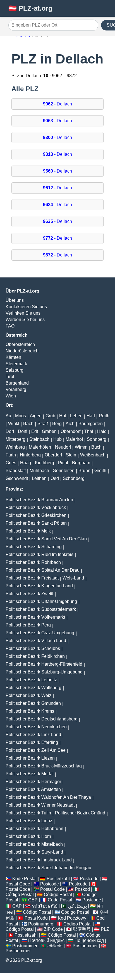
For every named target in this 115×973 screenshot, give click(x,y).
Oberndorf (70, 431)
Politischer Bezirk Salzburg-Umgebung (44, 672)
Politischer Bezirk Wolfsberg (33, 687)
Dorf (10, 431)
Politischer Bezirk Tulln (28, 813)
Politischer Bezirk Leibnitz (31, 679)
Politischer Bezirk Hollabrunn (34, 828)
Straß (42, 423)
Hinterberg (30, 455)
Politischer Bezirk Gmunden (33, 703)
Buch (96, 447)
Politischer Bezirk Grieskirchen (36, 515)
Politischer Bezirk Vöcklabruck (36, 507)
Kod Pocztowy (72, 918)
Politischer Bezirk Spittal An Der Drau (43, 570)
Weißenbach (93, 455)
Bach (28, 423)
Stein (71, 455)
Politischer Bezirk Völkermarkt (35, 617)
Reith (104, 415)
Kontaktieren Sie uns (26, 306)
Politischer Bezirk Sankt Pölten (36, 523)
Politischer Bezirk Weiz (28, 695)
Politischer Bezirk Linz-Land (33, 734)
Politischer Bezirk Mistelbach (34, 844)
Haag (25, 462)
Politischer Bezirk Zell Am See (36, 750)
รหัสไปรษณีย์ (45, 906)
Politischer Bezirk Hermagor (33, 781)
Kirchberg (44, 462)
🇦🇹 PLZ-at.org (30, 8)
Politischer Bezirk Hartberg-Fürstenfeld (44, 664)
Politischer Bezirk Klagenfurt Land (39, 585)
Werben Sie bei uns (25, 319)
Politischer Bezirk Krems (30, 711)
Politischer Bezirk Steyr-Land (34, 852)
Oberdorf (53, 455)
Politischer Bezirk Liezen (30, 758)
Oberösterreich (20, 344)
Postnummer (24, 945)
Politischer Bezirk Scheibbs (33, 648)
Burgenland (17, 383)
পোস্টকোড (55, 945)
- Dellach (57, 104)
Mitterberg (15, 439)
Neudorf (63, 447)
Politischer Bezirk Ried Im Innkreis (39, 554)
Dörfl (22, 431)
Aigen (36, 415)
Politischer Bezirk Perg (28, 625)
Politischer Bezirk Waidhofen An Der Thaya (48, 797)
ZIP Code (53, 929)
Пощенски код (89, 940)
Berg (57, 423)
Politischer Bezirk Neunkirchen (36, 726)
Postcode (89, 878)
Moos (20, 415)
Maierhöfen (40, 447)
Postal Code (18, 884)
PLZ (105, 929)
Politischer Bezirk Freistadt (32, 578)
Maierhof (74, 439)
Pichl (63, 462)
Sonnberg (96, 439)
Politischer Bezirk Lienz (29, 820)
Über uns (15, 300)
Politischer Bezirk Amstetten (33, 789)
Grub (50, 415)
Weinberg (15, 447)
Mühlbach (39, 470)
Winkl (13, 423)
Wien (11, 396)
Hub (57, 439)
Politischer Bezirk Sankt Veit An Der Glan (46, 538)
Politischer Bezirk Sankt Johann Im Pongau (48, 867)
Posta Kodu (36, 918)
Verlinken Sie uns (23, 313)
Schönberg (74, 478)
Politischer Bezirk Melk (28, 531)
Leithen (39, 478)
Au (8, 415)
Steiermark (16, 363)
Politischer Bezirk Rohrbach (33, 562)
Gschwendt (17, 478)
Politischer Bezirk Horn (28, 836)
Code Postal (60, 899)
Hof (62, 415)
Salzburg (14, 370)
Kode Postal (24, 878)
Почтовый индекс (46, 940)
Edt (34, 431)
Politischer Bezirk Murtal (30, 773)
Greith (100, 470)
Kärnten (13, 357)
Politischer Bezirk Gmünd (80, 813)
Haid (102, 431)
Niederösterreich (22, 350)
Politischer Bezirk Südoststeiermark (41, 609)
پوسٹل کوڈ (77, 906)
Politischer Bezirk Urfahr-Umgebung (41, 601)
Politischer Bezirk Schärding (34, 546)
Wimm (81, 447)
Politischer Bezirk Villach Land (36, 640)
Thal (88, 431)
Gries (11, 462)
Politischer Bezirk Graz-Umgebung (40, 632)
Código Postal (20, 894)
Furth (11, 455)
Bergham (81, 462)
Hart (91, 415)
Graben (49, 431)
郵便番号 (82, 929)
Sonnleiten (64, 470)
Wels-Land (73, 578)
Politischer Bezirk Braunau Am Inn (39, 499)
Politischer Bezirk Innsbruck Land (39, 859)
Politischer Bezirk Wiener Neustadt (40, 805)
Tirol (10, 376)
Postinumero (40, 924)
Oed (55, 478)
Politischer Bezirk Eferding (32, 742)
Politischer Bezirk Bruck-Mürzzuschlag (44, 766)
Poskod (82, 889)
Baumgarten (90, 423)
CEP (33, 899)
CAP (17, 906)
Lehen (76, 415)
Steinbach (39, 439)
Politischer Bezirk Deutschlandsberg (42, 719)
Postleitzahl (58, 878)
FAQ (10, 326)
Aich (70, 423)
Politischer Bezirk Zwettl (29, 593)
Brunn (84, 470)
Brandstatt (16, 470)
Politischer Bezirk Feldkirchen (35, 656)
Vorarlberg (16, 389)
